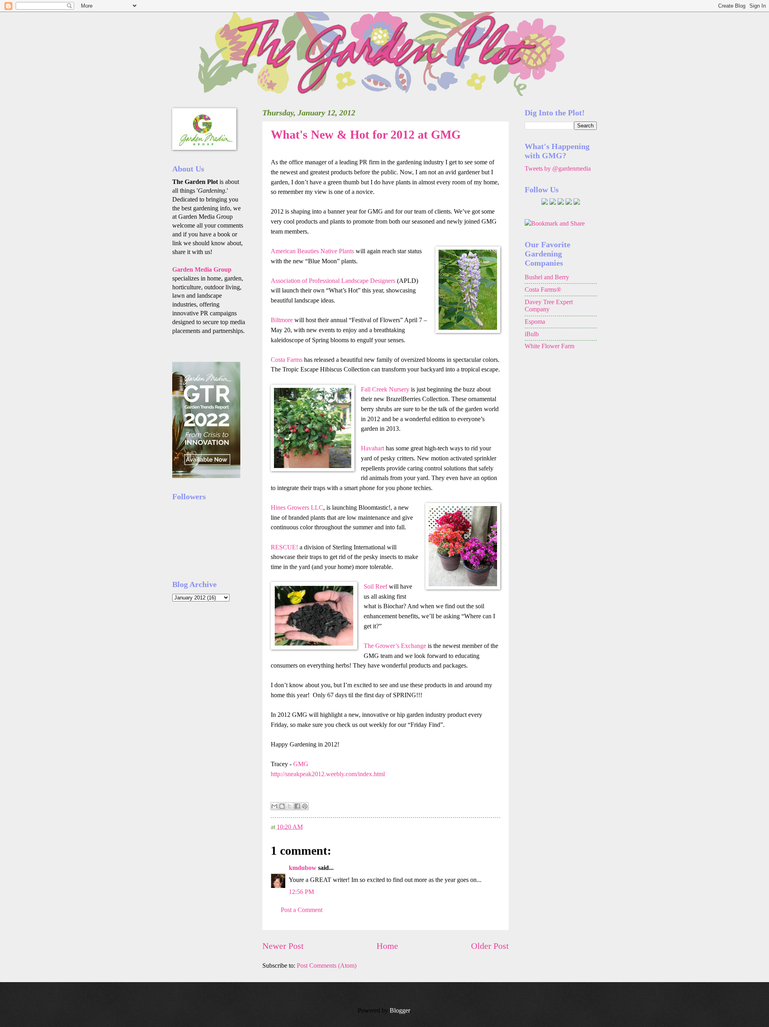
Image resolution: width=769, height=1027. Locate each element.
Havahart (372, 448)
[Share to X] (290, 806)
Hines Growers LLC (297, 507)
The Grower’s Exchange (395, 646)
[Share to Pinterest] (305, 806)
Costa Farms (286, 359)
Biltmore (282, 320)
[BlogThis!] (282, 806)
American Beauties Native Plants (312, 251)
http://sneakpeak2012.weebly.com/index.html (328, 774)
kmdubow (302, 867)
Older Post (490, 946)
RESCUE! (284, 547)
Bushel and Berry (547, 277)
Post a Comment (301, 909)
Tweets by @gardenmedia (558, 168)
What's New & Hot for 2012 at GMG (366, 134)
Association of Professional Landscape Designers (334, 280)
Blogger (400, 1010)
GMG (300, 764)
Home (387, 946)
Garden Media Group (202, 269)
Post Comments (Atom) (326, 965)
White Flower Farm (549, 346)
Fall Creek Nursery (385, 389)
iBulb (532, 334)
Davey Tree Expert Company (549, 306)
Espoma (535, 321)
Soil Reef (375, 586)
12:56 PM (301, 891)
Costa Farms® (543, 289)
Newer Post (283, 946)
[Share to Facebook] (297, 806)
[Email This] (274, 806)
